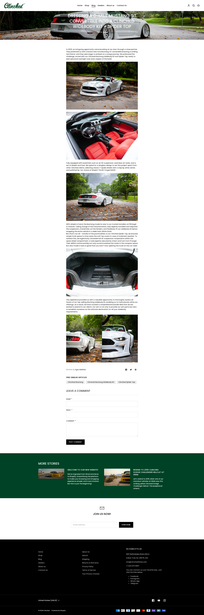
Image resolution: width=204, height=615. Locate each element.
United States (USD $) (47, 600)
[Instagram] (164, 600)
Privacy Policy (87, 566)
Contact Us (122, 5)
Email (68, 410)
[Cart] (198, 5)
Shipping (85, 559)
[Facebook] (153, 600)
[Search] (193, 5)
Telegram (134, 583)
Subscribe (126, 525)
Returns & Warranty (90, 563)
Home (79, 5)
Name (68, 399)
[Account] (188, 5)
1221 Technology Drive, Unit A (137, 554)
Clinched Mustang (75, 382)
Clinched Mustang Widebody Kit (100, 382)
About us (110, 5)
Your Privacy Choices (90, 574)
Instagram (134, 579)
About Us (86, 552)
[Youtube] (159, 600)
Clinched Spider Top (126, 382)
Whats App (135, 581)
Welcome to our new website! (82, 469)
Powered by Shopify (59, 610)
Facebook (134, 576)
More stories (48, 464)
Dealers (101, 5)
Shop (87, 5)
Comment (70, 421)
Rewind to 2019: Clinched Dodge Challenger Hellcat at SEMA (148, 472)
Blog (93, 5)
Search (85, 555)
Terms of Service (89, 570)
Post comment (75, 442)
